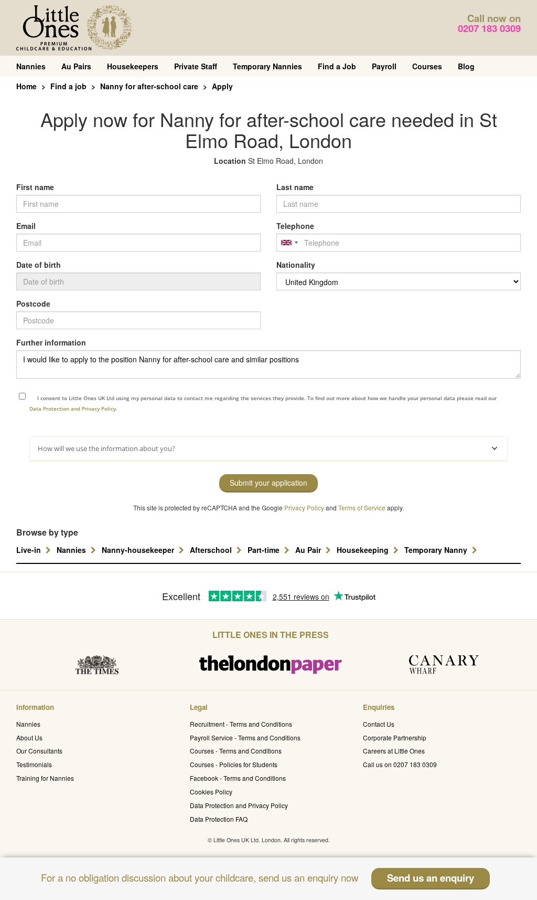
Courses (427, 66)
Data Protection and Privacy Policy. (73, 408)
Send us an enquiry (430, 878)
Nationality (295, 264)
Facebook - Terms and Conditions (238, 777)
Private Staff (195, 66)
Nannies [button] (72, 550)
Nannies (31, 66)
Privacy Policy (304, 507)
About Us (29, 737)
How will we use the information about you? (106, 448)
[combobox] (289, 242)
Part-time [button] (265, 550)
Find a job (68, 86)
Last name (295, 187)
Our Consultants (39, 750)
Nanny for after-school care (149, 86)
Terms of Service (361, 507)
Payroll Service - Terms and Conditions (245, 737)
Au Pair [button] (309, 550)
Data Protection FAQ (219, 818)
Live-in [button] (29, 550)
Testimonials (34, 764)
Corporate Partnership (394, 737)
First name (35, 187)
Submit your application (268, 482)
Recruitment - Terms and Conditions (241, 723)
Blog (466, 66)
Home (26, 86)
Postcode (33, 303)
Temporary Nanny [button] (436, 550)
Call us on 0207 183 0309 (400, 764)
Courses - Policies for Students (233, 764)
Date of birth (38, 264)
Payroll (384, 66)
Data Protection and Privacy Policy (239, 805)
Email (26, 226)
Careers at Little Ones (394, 750)
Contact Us (378, 723)
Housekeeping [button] (364, 550)
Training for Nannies (45, 777)
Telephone (295, 226)
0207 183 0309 (489, 28)
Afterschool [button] (212, 550)
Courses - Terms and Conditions (236, 750)
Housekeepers (132, 66)
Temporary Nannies (267, 66)
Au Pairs (76, 66)
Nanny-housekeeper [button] (139, 550)
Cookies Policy (211, 791)
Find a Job (337, 66)
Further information (51, 342)
